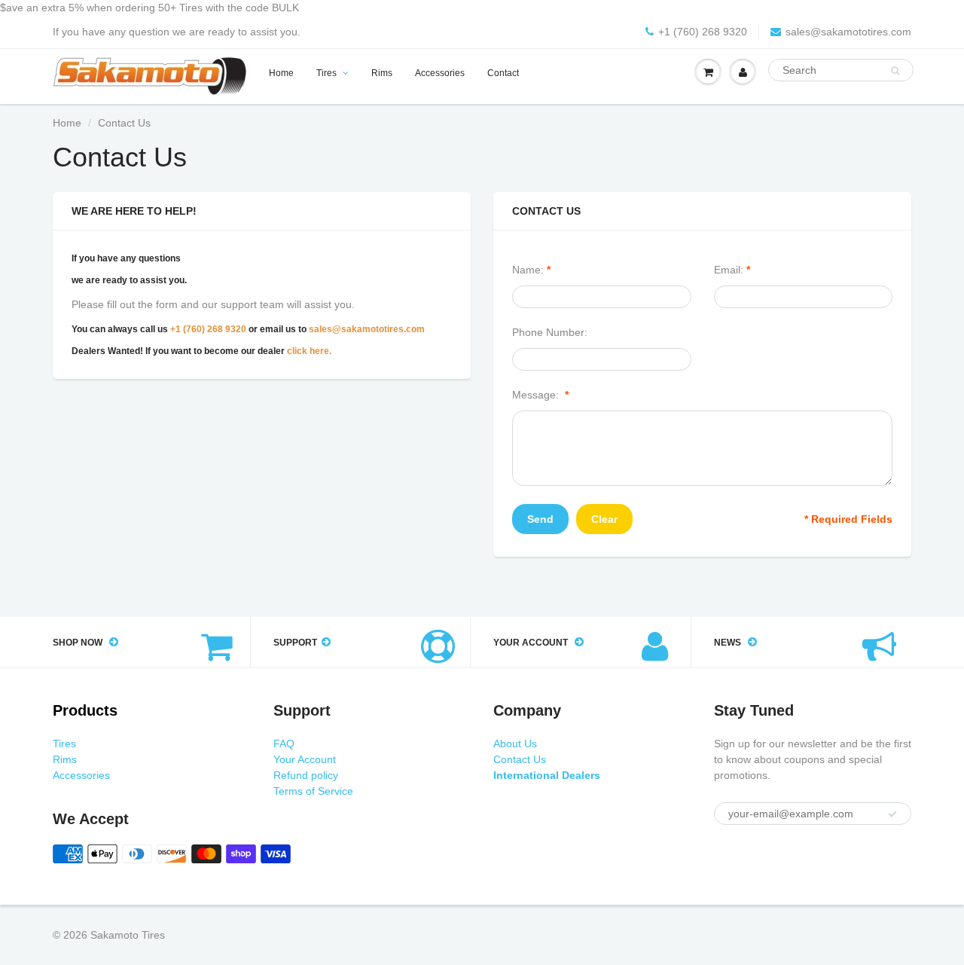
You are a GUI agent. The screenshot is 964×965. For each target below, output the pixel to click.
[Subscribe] (892, 814)
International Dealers (546, 775)
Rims (381, 73)
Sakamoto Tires (127, 935)
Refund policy (305, 775)
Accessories (440, 73)
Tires (326, 73)
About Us (515, 743)
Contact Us (519, 759)
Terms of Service (313, 791)
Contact (503, 73)
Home (281, 73)
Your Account (304, 759)
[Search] (895, 71)
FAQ (283, 743)
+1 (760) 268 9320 (702, 32)
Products (85, 710)
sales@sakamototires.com (848, 32)
